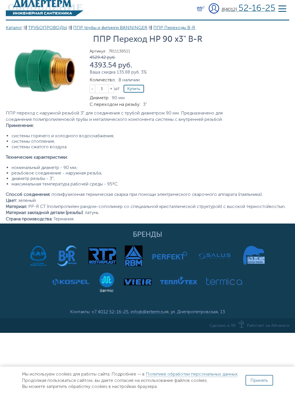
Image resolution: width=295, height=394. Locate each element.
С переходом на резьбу (115, 104)
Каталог (14, 27)
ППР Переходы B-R (174, 27)
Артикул (98, 51)
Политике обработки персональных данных (192, 374)
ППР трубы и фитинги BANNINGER (110, 27)
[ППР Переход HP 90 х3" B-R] (44, 91)
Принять (259, 380)
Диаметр (99, 97)
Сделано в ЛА (222, 326)
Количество (103, 79)
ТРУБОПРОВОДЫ (47, 27)
